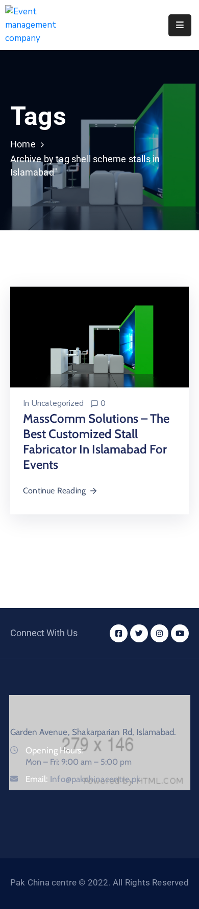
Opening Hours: (54, 750)
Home (23, 144)
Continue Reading (54, 490)
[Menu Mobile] (179, 25)
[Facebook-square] (119, 633)
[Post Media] (99, 336)
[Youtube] (180, 633)
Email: (83, 779)
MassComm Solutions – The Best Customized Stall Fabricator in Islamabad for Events (96, 441)
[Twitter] (139, 633)
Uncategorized (57, 403)
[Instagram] (159, 633)
